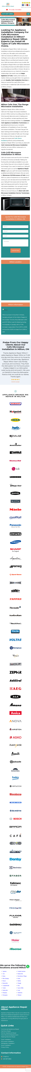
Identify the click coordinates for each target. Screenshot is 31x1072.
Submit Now (15, 250)
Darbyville (5, 990)
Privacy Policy (5, 1047)
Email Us (6, 1056)
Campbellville (6, 985)
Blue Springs (6, 978)
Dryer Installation (6, 1039)
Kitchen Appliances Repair (8, 1033)
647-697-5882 (7, 1059)
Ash (4, 973)
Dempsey (5, 992)
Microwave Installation (7, 1041)
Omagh (19, 983)
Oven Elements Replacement (9, 1035)
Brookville (5, 983)
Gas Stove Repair (6, 1031)
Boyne (4, 980)
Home (2, 16)
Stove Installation (6, 1045)
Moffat (19, 980)
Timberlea (20, 992)
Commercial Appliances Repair (10, 1029)
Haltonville (20, 973)
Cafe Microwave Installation (11, 16)
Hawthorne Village (22, 976)
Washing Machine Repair (8, 1037)
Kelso (19, 978)
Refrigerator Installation (8, 1043)
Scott (19, 990)
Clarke (4, 988)
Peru (19, 985)
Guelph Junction (21, 971)
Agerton (4, 971)
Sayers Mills (20, 988)
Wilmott (19, 995)
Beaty (4, 976)
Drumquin (5, 995)
